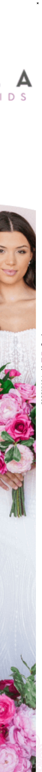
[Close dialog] (37, 3)
